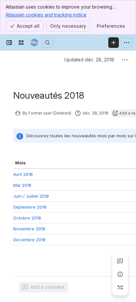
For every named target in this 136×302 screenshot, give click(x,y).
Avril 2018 (23, 175)
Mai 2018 (22, 196)
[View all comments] (120, 261)
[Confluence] (34, 42)
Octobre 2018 (27, 296)
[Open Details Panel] (120, 274)
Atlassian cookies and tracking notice (46, 14)
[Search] (47, 42)
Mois (20, 162)
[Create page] (120, 287)
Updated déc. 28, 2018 (89, 59)
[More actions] (124, 59)
